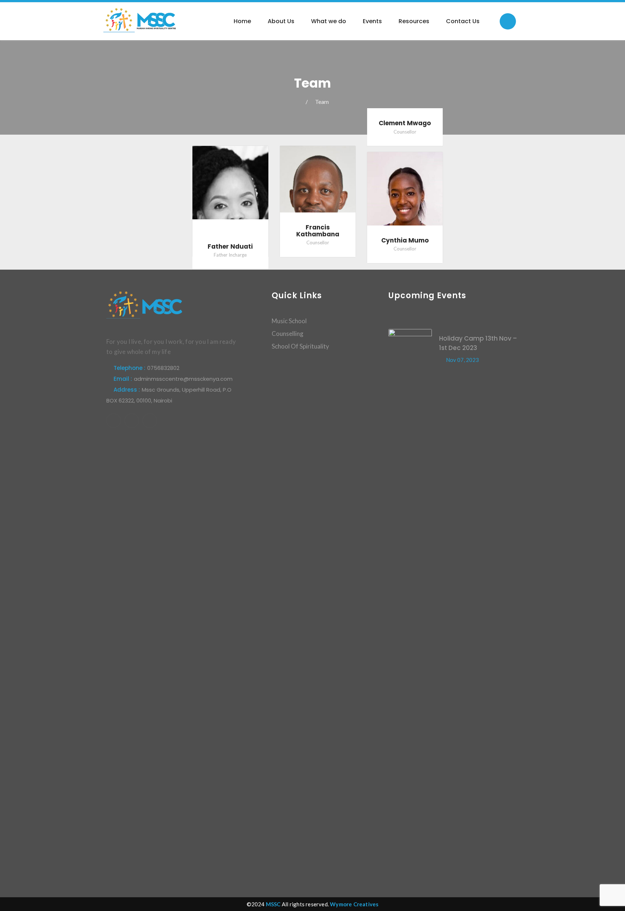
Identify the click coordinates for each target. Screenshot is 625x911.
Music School (289, 321)
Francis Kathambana (317, 231)
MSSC (273, 904)
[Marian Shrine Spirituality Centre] (140, 19)
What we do (328, 21)
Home (242, 21)
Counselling (287, 333)
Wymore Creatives (354, 904)
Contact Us (463, 21)
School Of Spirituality (300, 346)
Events (372, 21)
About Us (281, 21)
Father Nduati (230, 246)
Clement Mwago (405, 123)
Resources (414, 21)
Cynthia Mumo (405, 240)
